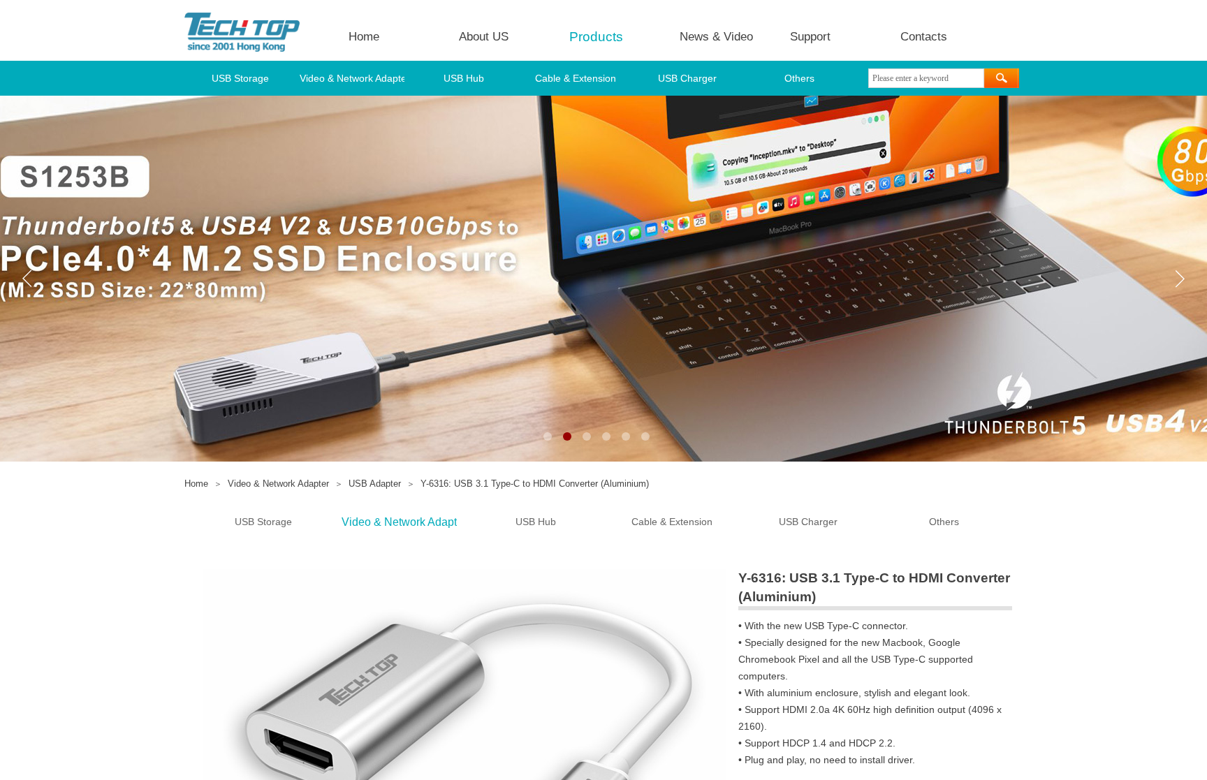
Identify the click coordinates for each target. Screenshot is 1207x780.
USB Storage (240, 78)
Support (810, 36)
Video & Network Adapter (352, 78)
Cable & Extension (575, 78)
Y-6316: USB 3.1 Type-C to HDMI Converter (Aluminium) (534, 483)
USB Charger (687, 78)
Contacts (923, 36)
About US (484, 36)
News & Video (716, 36)
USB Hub (464, 78)
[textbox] (926, 78)
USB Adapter (375, 483)
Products (596, 36)
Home (364, 36)
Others (799, 78)
